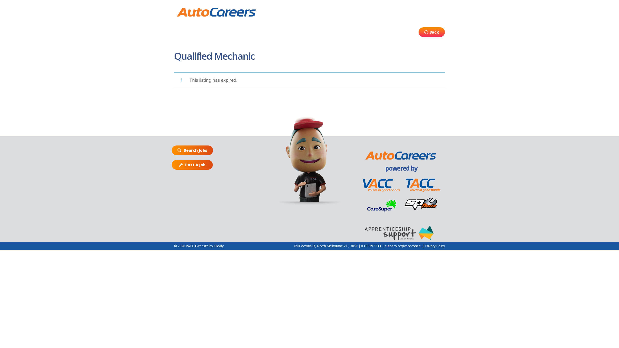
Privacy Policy (435, 246)
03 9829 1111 (371, 246)
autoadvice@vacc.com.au (403, 246)
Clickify (219, 246)
